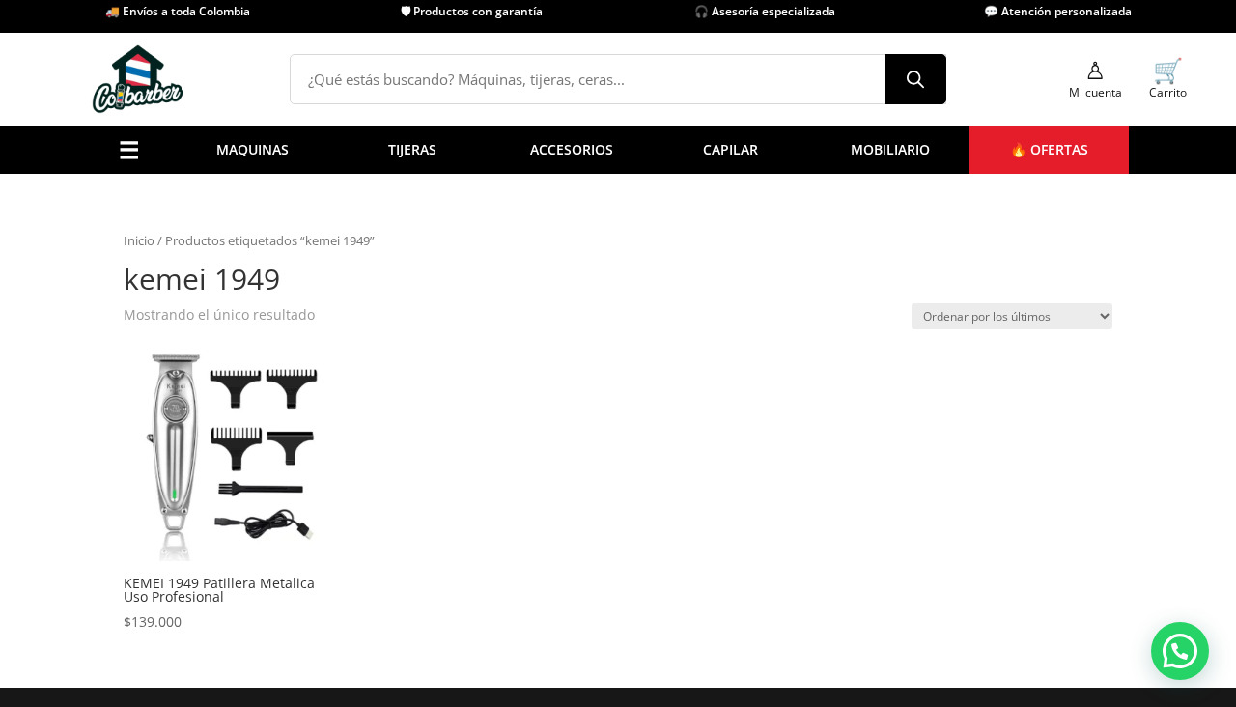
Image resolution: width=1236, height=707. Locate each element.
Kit (222, 466)
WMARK (665, 466)
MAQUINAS (252, 149)
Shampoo (495, 417)
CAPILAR (730, 149)
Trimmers (161, 367)
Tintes (485, 466)
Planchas (159, 442)
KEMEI (660, 367)
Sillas (565, 417)
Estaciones (582, 466)
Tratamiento (505, 442)
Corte (230, 417)
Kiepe (658, 392)
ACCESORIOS (571, 149)
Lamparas (349, 466)
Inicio (139, 240)
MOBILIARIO (890, 149)
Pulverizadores (365, 294)
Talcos (338, 392)
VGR (653, 417)
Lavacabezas (589, 442)
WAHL (659, 442)
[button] (1180, 651)
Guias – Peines (364, 442)
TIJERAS (412, 149)
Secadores (163, 417)
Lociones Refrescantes (390, 343)
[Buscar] (915, 79)
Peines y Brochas (372, 367)
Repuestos (164, 466)
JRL (650, 343)
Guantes (345, 417)
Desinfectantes (366, 318)
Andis (658, 294)
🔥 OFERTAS (1049, 149)
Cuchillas (347, 269)
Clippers (157, 343)
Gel (476, 392)
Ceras (483, 367)
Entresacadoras (263, 442)
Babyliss (666, 318)
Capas (337, 245)
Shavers (156, 392)
